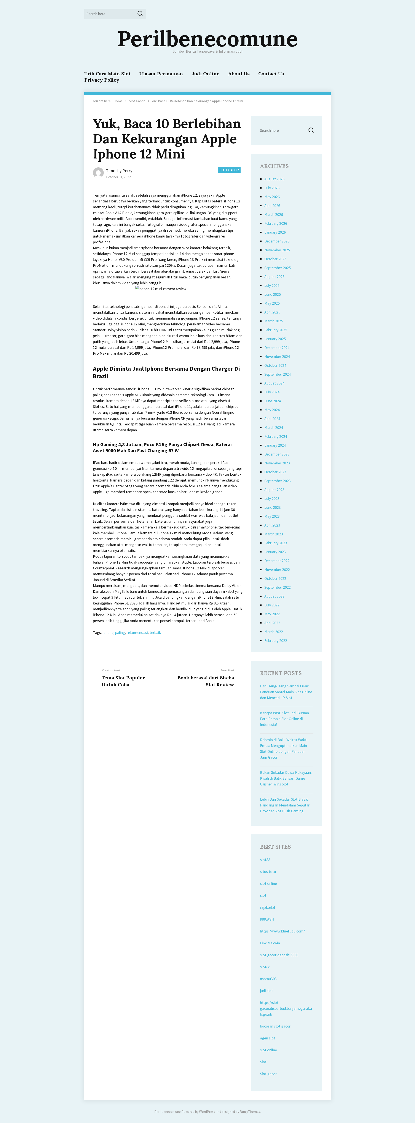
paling (120, 632)
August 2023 (274, 489)
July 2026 (271, 187)
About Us (239, 74)
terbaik (155, 632)
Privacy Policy (101, 80)
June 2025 (272, 294)
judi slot (266, 990)
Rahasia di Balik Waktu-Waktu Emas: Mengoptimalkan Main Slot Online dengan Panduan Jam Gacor (284, 748)
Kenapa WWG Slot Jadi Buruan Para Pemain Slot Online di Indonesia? (284, 718)
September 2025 (277, 267)
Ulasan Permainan (161, 74)
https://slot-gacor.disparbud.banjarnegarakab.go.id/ (286, 1008)
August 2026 (274, 178)
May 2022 (272, 613)
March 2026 (273, 214)
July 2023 (271, 498)
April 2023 (272, 525)
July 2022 (271, 605)
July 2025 (271, 285)
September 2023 (277, 480)
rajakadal (267, 907)
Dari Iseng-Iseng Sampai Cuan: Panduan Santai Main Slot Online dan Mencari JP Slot (286, 691)
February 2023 (275, 542)
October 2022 (275, 578)
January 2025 (275, 338)
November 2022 (277, 569)
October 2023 (275, 471)
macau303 (268, 978)
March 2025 (273, 320)
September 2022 (277, 587)
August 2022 (274, 596)
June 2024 (272, 400)
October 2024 (275, 365)
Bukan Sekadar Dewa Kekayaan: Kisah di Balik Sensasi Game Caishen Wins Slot (286, 778)
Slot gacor (268, 1073)
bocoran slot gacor (275, 1026)
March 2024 (273, 427)
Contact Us (271, 74)
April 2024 (272, 418)
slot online (268, 883)
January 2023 (275, 551)
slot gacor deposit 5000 (279, 954)
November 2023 (277, 463)
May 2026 (272, 196)
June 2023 (272, 507)
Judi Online (205, 74)
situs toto (268, 871)
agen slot (267, 1038)
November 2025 (277, 249)
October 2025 (275, 258)
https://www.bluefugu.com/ (282, 931)
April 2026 (272, 205)
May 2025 (272, 303)
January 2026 (275, 232)
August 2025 (274, 276)
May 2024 (272, 409)
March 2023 (273, 534)
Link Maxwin (270, 942)
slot (263, 895)
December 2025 (276, 241)
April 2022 (272, 622)
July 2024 (271, 391)
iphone (108, 632)
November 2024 (277, 356)
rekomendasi (137, 632)
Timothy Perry (119, 170)
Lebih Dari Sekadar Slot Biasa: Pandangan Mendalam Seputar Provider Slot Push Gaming (285, 805)
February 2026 (275, 223)
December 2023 (276, 454)
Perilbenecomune (207, 38)
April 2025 (272, 312)
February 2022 (275, 640)
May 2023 (272, 516)
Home (118, 101)
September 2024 (277, 374)
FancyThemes (250, 1111)
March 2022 (273, 631)
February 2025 (275, 329)
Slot (263, 1061)
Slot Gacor (137, 101)
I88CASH (267, 919)
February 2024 (275, 436)
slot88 (265, 859)
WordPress (207, 1111)
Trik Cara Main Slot (107, 74)
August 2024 (274, 383)
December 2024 (276, 347)
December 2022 (276, 560)
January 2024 (275, 445)
